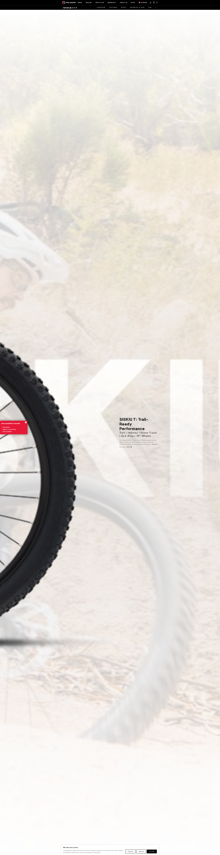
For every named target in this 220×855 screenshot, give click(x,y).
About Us (123, 2)
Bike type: (122, 447)
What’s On (99, 2)
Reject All (141, 851)
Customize (130, 851)
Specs (123, 7)
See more (154, 444)
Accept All (151, 851)
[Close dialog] (26, 422)
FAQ (150, 7)
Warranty (112, 2)
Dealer (89, 2)
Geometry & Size (137, 7)
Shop (133, 2)
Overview (101, 7)
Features (113, 7)
